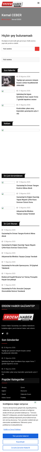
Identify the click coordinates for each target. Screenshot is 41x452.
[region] (20, 426)
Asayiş (4, 387)
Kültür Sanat (6, 398)
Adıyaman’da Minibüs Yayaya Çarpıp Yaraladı (19, 257)
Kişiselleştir (20, 442)
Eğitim (4, 391)
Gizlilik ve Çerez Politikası (12, 429)
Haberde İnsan (26, 394)
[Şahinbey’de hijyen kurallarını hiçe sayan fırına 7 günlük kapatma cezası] (8, 95)
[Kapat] (37, 402)
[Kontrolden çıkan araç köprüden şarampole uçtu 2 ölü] (8, 109)
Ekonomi (24, 391)
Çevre (23, 387)
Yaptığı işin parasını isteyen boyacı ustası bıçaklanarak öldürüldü (27, 82)
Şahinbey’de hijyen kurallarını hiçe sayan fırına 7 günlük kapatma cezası (27, 97)
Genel (4, 394)
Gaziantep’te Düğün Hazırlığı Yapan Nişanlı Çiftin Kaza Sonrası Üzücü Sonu (28, 199)
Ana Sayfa (7, 19)
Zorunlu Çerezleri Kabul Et (20, 448)
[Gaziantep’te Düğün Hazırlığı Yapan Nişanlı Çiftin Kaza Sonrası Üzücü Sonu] (8, 196)
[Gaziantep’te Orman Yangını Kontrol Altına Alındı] (8, 184)
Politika (23, 398)
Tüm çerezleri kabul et (20, 436)
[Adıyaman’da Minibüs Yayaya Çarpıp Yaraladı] (8, 210)
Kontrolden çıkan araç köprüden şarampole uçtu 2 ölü (27, 111)
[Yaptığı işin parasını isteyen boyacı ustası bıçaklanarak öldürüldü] (8, 81)
